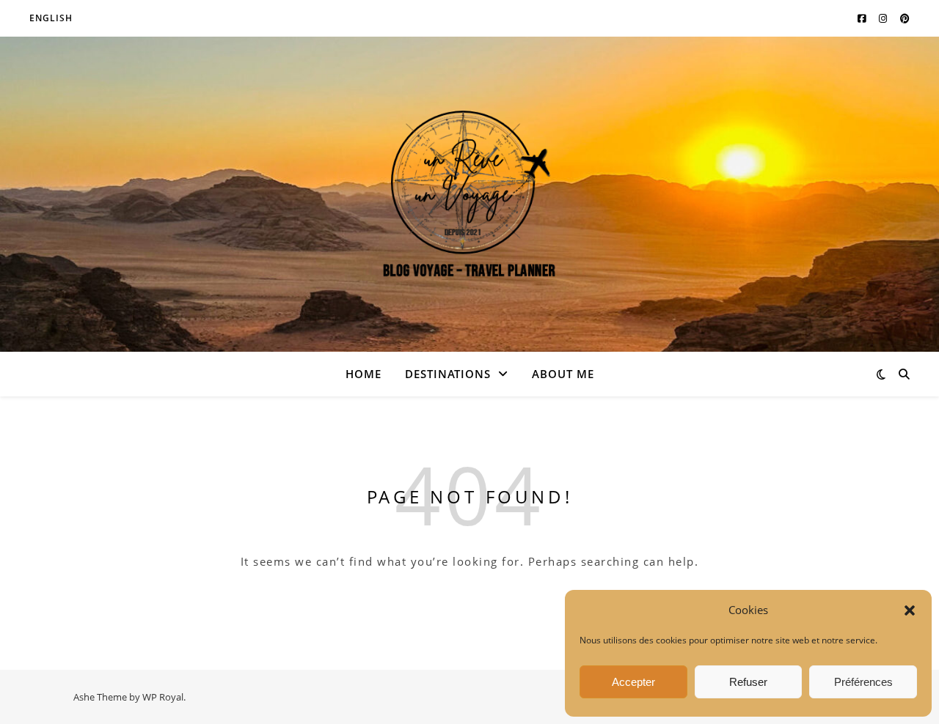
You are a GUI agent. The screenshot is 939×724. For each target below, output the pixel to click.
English (51, 18)
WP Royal (162, 696)
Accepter (633, 682)
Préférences (863, 682)
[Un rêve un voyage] (469, 194)
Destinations (448, 373)
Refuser (748, 682)
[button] (909, 610)
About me (563, 373)
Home (363, 373)
